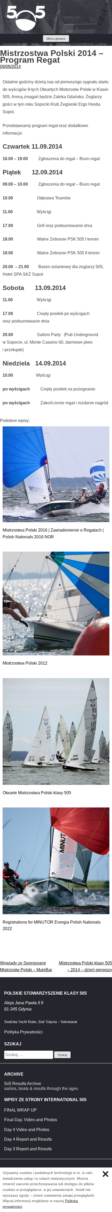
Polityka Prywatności (23, 1032)
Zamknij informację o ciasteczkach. (105, 1174)
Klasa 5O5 (16, 8)
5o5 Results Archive (22, 1083)
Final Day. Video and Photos (30, 1120)
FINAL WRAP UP (20, 1110)
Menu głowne (56, 39)
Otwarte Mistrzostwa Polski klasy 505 (37, 793)
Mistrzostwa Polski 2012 (25, 663)
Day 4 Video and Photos (26, 1129)
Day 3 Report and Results (28, 1149)
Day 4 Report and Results (28, 1139)
